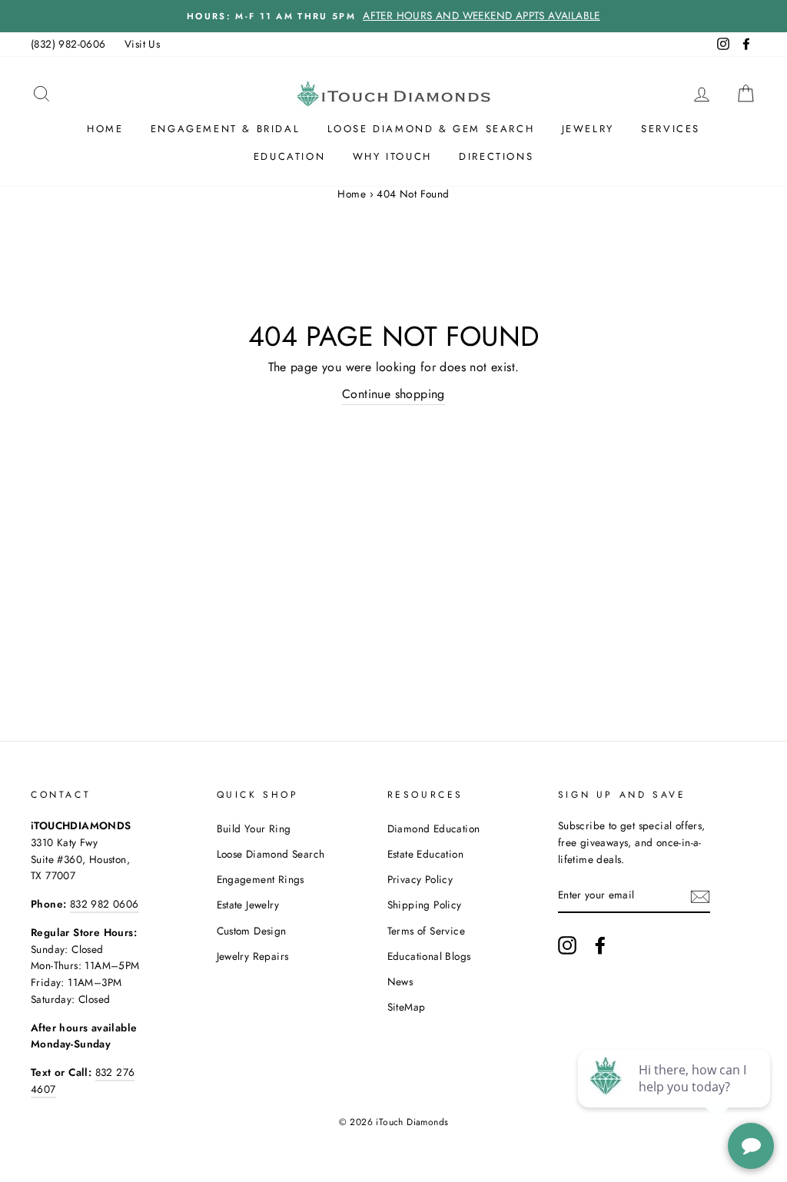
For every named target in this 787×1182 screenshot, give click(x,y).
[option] (393, 16)
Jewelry (588, 128)
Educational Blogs (429, 956)
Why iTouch (392, 156)
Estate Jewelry (248, 904)
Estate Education (425, 854)
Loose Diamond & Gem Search (431, 128)
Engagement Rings (260, 879)
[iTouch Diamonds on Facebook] (600, 945)
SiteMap (406, 1006)
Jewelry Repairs (253, 956)
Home (105, 128)
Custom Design (252, 930)
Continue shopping (393, 394)
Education (289, 156)
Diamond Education (433, 828)
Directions (496, 156)
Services (670, 128)
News (400, 981)
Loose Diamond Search (271, 854)
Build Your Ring (254, 828)
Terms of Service (426, 930)
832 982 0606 (104, 903)
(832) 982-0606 (68, 43)
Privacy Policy (420, 879)
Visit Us (142, 43)
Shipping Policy (424, 904)
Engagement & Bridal (225, 128)
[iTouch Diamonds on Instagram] (567, 945)
